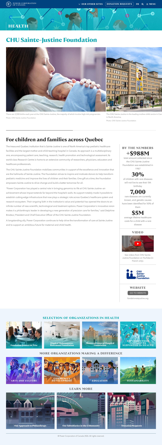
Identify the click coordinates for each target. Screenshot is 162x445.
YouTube (147, 258)
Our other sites (92, 4)
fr (137, 4)
